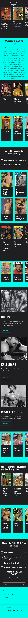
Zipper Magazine (17, 100)
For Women (17, 449)
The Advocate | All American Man (6, 246)
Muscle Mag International (6, 492)
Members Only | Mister (6, 192)
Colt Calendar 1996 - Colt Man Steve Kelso (17, 23)
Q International (20, 192)
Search (5, 590)
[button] (4, 3)
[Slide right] (17, 34)
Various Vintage (19, 217)
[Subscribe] (23, 584)
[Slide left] (10, 34)
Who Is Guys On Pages (9, 594)
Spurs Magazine (17, 132)
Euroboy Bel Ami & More (5, 525)
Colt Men (6, 131)
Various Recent (5, 217)
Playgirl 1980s (17, 278)
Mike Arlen (16, 524)
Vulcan (5, 99)
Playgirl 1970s (5, 278)
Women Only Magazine (6, 450)
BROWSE (6, 330)
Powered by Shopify (19, 614)
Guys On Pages (11, 614)
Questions (5, 597)
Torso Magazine (17, 243)
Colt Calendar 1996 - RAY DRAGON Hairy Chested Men (5, 24)
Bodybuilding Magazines (17, 492)
